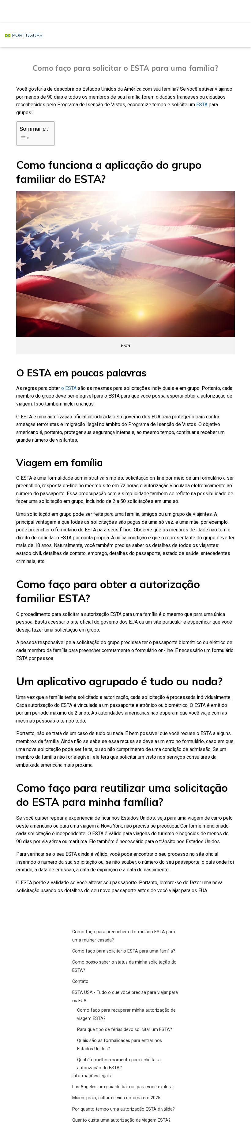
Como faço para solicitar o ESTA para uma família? (123, 951)
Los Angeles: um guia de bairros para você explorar (123, 1086)
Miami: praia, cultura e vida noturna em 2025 (116, 1097)
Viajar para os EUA (127, 11)
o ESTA (69, 388)
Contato (80, 981)
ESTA (202, 105)
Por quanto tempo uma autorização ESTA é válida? (123, 1109)
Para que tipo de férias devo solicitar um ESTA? (124, 1029)
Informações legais (91, 1075)
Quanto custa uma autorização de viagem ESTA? (121, 1120)
